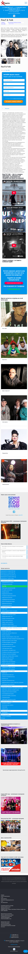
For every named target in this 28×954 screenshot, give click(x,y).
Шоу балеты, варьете (6, 703)
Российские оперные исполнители (9, 595)
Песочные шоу (5, 678)
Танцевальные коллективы (7, 701)
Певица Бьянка (5, 484)
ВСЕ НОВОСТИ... (4, 563)
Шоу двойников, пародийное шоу (8, 650)
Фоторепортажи (4, 902)
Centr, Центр (4, 421)
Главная (3, 22)
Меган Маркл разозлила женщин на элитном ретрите (12, 546)
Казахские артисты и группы (7, 582)
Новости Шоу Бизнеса (5, 896)
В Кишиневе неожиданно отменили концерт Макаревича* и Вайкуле (14, 551)
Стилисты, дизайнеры (6, 716)
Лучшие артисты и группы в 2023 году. (8, 576)
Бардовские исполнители (7, 593)
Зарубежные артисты (5, 612)
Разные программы (5, 714)
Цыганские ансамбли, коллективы (9, 695)
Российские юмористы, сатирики (8, 646)
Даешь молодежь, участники (8, 657)
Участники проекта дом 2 (7, 648)
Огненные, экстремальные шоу (8, 676)
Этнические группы (6, 697)
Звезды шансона (5, 591)
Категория (3, 718)
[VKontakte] (14, 16)
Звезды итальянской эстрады (8, 618)
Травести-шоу (5, 708)
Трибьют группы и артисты (7, 622)
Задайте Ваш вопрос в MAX (14, 508)
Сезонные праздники (5, 923)
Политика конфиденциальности (7, 899)
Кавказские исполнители (7, 597)
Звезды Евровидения (5, 710)
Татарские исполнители (7, 605)
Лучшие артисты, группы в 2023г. (7, 578)
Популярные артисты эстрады (14, 22)
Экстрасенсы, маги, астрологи (8, 684)
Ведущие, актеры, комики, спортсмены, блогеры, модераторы (11, 628)
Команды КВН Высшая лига (7, 644)
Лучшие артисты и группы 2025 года (8, 572)
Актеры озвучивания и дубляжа (8, 663)
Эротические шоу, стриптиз (7, 705)
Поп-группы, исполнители (7, 584)
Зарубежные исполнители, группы (9, 614)
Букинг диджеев (4, 665)
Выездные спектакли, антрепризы (9, 654)
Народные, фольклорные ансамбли (9, 691)
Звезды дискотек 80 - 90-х (7, 616)
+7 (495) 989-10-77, (8, 7)
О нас (2, 897)
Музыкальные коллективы (6, 686)
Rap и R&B (3, 23)
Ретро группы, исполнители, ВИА (8, 588)
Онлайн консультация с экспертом (14, 283)
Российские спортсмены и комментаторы (10, 652)
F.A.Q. (2, 901)
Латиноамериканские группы (8, 693)
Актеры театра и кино (6, 631)
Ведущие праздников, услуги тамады (9, 640)
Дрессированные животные (8, 674)
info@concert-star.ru (14, 9)
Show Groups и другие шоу (7, 620)
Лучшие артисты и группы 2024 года (8, 571)
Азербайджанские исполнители (8, 599)
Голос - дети (4, 608)
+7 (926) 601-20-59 (21, 7)
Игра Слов (4, 359)
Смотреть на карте (14, 944)
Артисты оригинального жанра (8, 671)
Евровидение (4, 712)
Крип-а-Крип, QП (6, 390)
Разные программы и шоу (6, 918)
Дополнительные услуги (6, 924)
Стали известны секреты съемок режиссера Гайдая (12, 556)
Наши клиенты (4, 898)
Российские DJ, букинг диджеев (8, 669)
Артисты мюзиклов (6, 634)
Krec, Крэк (4, 328)
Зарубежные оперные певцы (8, 624)
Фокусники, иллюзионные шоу (8, 680)
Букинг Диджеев (4, 910)
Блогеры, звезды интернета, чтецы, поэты (10, 636)
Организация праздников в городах (8, 925)
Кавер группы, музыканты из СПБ (8, 699)
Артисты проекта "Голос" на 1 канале (9, 610)
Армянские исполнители (7, 603)
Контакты (3, 926)
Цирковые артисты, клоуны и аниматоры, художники (12, 682)
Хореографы (4, 706)
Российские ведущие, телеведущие (9, 642)
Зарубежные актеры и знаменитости (9, 626)
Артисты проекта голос (6, 906)
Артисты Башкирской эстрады (8, 601)
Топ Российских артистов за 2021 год (8, 574)
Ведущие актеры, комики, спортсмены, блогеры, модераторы (13, 909)
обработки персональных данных (18, 98)
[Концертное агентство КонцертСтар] (14, 3)
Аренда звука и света (5, 921)
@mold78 (20, 515)
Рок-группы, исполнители (7, 589)
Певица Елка (5, 453)
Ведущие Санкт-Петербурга (7, 659)
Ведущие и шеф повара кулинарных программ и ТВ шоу (13, 638)
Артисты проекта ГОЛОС (6, 607)
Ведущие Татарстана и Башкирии (8, 661)
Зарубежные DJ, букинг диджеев (8, 667)
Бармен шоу (4, 672)
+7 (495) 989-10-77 (14, 289)
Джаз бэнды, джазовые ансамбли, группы (10, 689)
